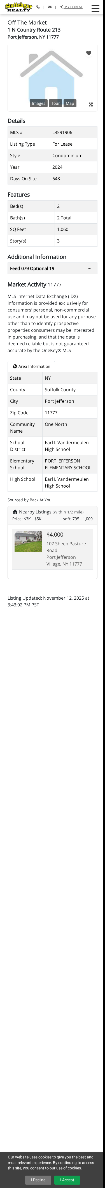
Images (38, 103)
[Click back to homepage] (17, 6)
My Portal (73, 7)
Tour (55, 103)
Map (70, 103)
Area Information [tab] (33, 366)
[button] (95, 8)
